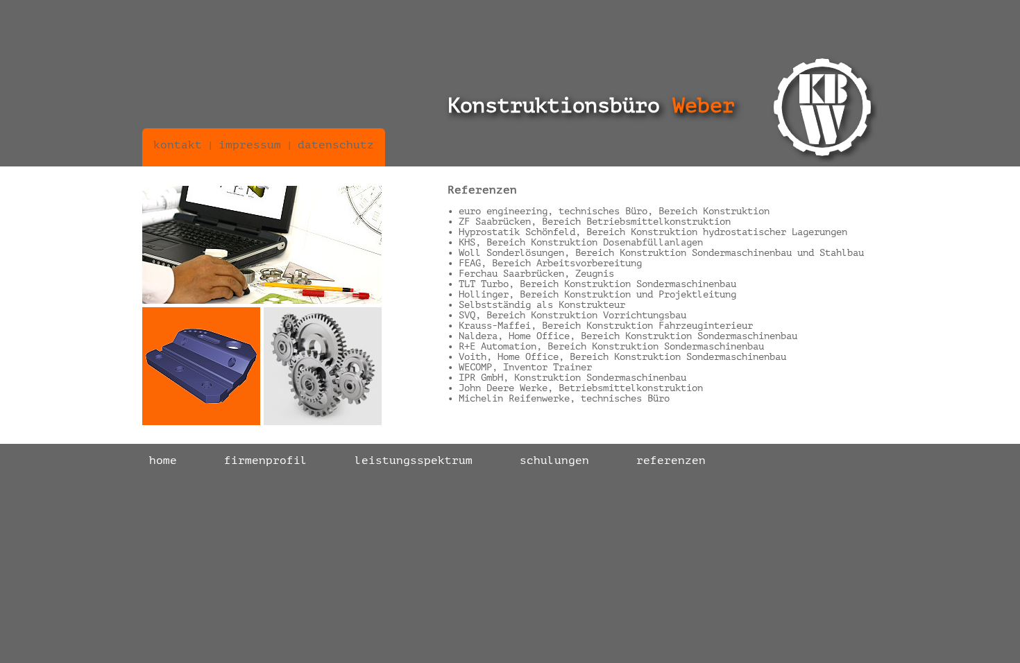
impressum (250, 145)
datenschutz (336, 145)
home (163, 460)
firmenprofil (265, 460)
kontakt (177, 145)
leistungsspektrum (414, 460)
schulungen (554, 460)
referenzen (671, 460)
